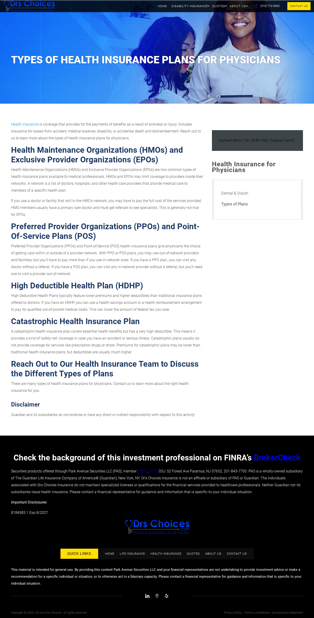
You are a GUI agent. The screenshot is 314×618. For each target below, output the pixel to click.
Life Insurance (132, 553)
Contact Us (299, 6)
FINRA (142, 471)
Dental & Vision (234, 193)
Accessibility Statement (287, 612)
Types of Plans (234, 204)
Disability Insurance (189, 6)
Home (162, 6)
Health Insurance (166, 553)
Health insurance (24, 124)
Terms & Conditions (257, 612)
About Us (238, 6)
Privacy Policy (233, 612)
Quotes (218, 6)
